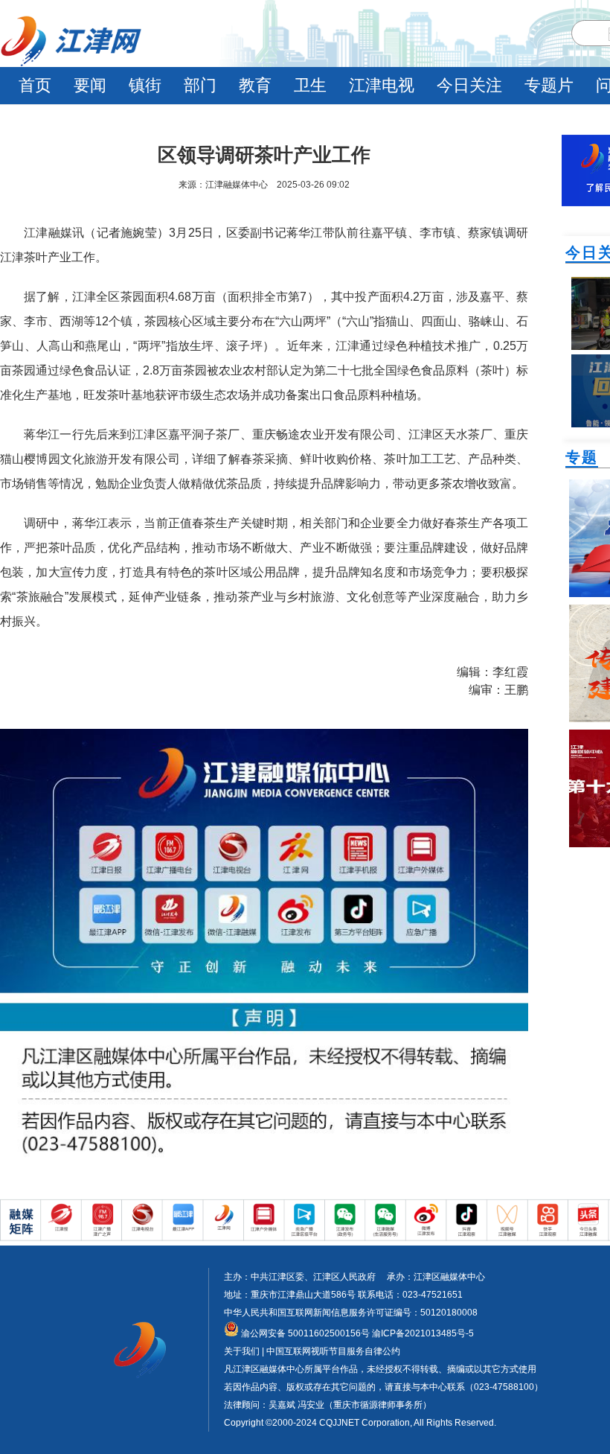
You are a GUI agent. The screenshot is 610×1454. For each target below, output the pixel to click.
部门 (200, 85)
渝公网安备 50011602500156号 (304, 1333)
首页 (35, 85)
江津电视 (381, 85)
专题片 (549, 85)
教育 (255, 85)
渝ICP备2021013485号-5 (422, 1333)
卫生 (310, 85)
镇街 (145, 85)
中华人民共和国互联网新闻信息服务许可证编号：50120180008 (351, 1312)
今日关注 (469, 85)
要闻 (90, 85)
